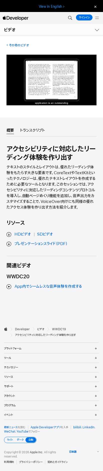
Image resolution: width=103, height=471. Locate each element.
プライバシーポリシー (30, 462)
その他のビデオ (19, 45)
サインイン (84, 17)
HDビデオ (22, 234)
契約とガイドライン (58, 462)
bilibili (77, 427)
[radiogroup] (20, 440)
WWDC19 (59, 329)
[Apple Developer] (15, 18)
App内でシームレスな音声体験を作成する (48, 286)
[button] (70, 18)
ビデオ (10, 30)
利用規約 (9, 462)
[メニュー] (97, 18)
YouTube (22, 431)
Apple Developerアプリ (45, 427)
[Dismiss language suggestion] (95, 6)
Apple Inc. (37, 452)
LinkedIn (88, 427)
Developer (22, 329)
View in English (50, 6)
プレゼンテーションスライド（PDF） (41, 243)
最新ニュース (11, 427)
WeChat (9, 431)
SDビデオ (45, 234)
